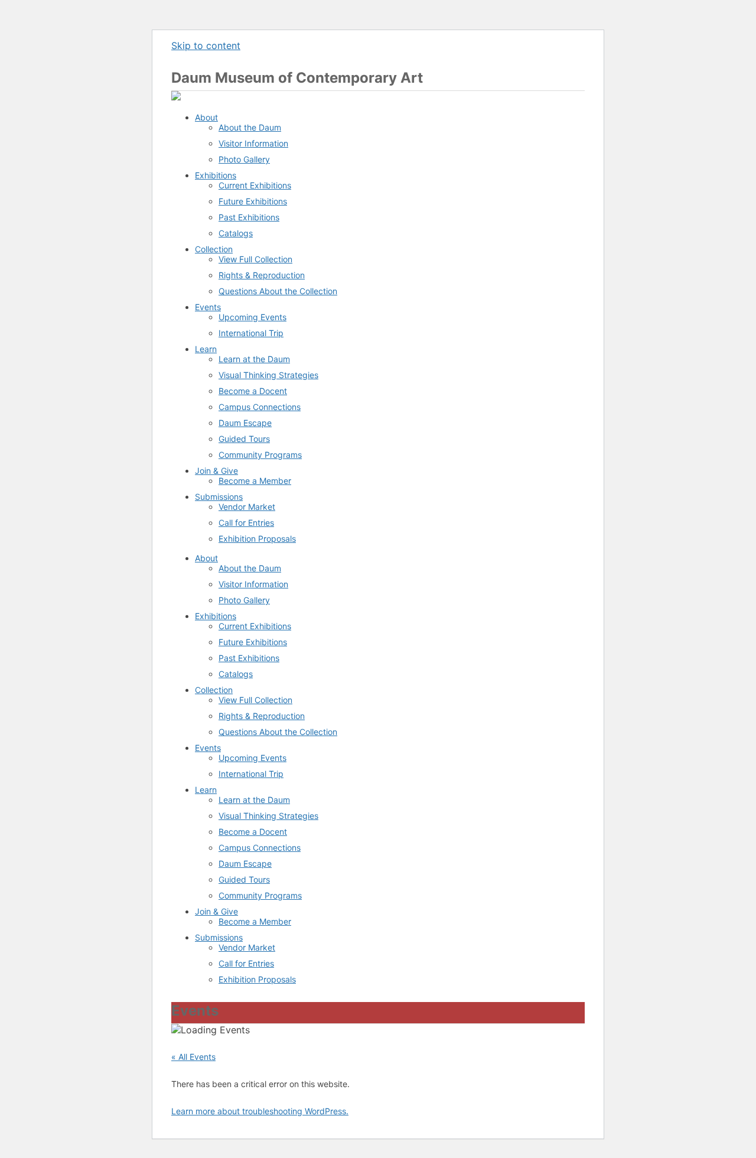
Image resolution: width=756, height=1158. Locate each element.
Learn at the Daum (254, 359)
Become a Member (255, 481)
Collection (214, 249)
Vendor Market (247, 507)
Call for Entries (246, 523)
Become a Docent (253, 391)
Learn (206, 349)
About (206, 117)
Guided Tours (244, 439)
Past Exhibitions (249, 217)
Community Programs (260, 455)
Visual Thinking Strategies (268, 375)
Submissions (219, 497)
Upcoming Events (252, 317)
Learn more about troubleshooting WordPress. (259, 1111)
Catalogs (236, 233)
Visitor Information (253, 143)
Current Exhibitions (255, 185)
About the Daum (250, 127)
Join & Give (216, 471)
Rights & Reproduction (262, 275)
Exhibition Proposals (257, 539)
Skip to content (205, 45)
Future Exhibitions (253, 201)
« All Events (193, 1057)
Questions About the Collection (278, 291)
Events (208, 307)
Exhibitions (215, 175)
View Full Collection (255, 259)
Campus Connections (260, 407)
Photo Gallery (244, 159)
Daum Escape (245, 423)
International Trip (251, 333)
